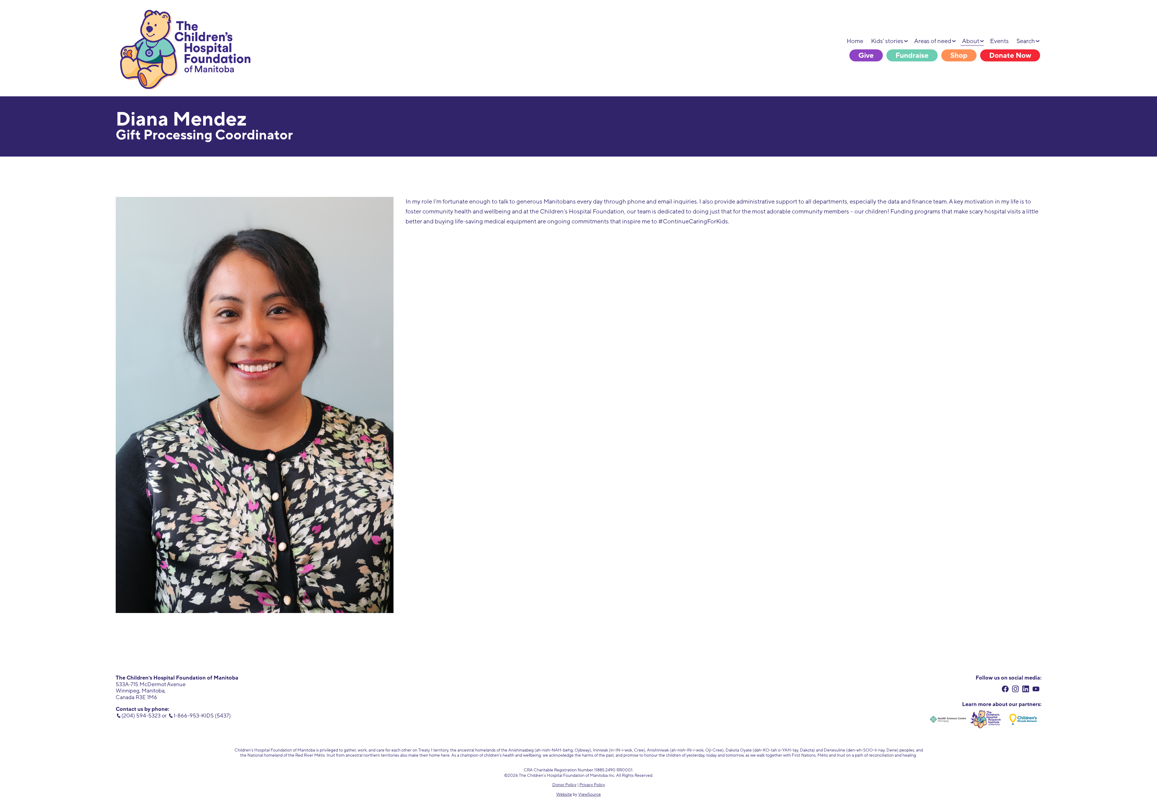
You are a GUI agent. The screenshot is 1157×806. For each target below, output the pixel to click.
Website (564, 794)
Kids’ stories (887, 41)
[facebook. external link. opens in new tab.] (1005, 690)
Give (866, 55)
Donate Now (1010, 55)
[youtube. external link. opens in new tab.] (1036, 690)
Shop (958, 55)
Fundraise (912, 55)
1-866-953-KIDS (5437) (202, 715)
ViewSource (589, 794)
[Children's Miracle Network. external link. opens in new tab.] (1023, 719)
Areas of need (932, 41)
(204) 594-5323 (141, 715)
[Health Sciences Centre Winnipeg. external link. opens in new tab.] (948, 719)
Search (1026, 41)
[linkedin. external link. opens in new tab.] (1026, 690)
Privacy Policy (592, 785)
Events (999, 41)
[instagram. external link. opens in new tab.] (1015, 690)
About (970, 41)
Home (855, 41)
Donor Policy (564, 785)
